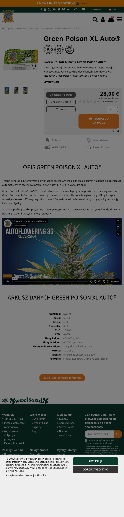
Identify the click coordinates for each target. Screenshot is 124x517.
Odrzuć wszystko (95, 469)
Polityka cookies (14, 475)
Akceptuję (95, 461)
